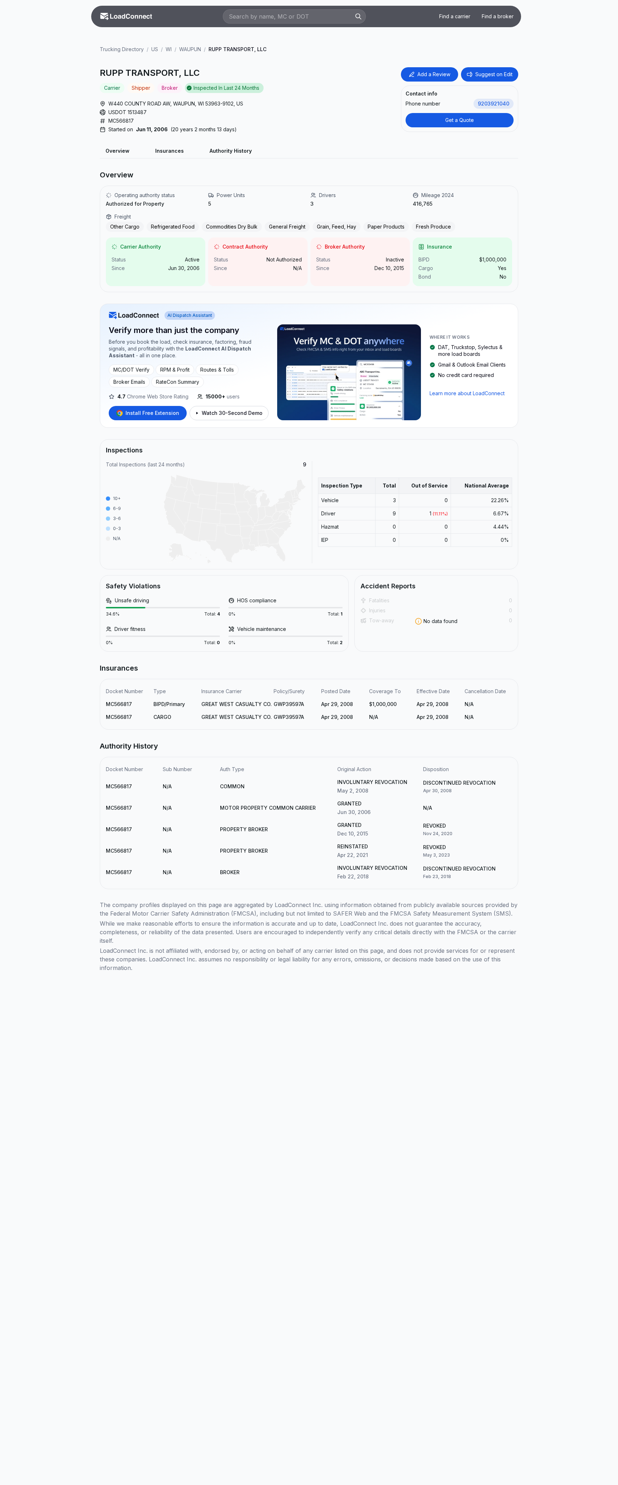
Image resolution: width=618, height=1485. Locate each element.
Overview (117, 151)
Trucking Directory (122, 49)
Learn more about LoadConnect (467, 393)
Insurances (169, 151)
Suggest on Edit (493, 74)
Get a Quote (459, 120)
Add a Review (433, 74)
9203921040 (493, 104)
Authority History (231, 151)
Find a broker (498, 16)
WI (169, 49)
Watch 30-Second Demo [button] (232, 413)
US (154, 49)
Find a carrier (454, 16)
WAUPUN (190, 49)
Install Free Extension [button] (152, 413)
